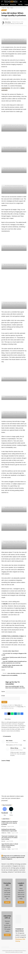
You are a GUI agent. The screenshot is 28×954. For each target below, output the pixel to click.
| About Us (17, 952)
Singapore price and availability (9, 675)
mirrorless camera (15, 673)
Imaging (4, 10)
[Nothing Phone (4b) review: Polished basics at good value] (23, 831)
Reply (24, 740)
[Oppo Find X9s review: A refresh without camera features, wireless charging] (23, 846)
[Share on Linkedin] (15, 713)
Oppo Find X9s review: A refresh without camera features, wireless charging (9, 845)
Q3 (21, 673)
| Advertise (13, 952)
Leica (8, 673)
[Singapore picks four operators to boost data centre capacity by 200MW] (23, 823)
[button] (2, 1)
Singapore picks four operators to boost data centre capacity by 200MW (9, 823)
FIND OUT (21, 902)
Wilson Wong (8, 22)
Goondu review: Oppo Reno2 (11, 651)
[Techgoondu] (10, 1)
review (24, 673)
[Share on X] (9, 713)
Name (3, 691)
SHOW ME (7, 934)
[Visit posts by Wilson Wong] (2, 719)
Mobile (8, 832)
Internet (3, 841)
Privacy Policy (20, 706)
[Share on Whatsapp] (12, 713)
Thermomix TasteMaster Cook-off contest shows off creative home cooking (9, 837)
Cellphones (3, 832)
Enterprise (3, 826)
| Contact (21, 952)
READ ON (7, 902)
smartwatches (5, 88)
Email (3, 695)
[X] (11, 811)
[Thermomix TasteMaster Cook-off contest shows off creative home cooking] (23, 838)
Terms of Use (17, 705)
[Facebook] (26, 719)
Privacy (24, 950)
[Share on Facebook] (5, 713)
